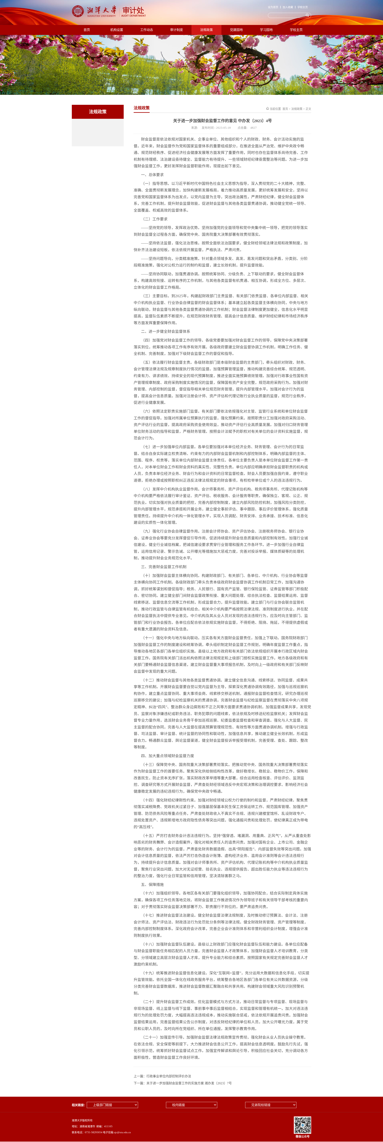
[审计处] (111, 16)
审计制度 (176, 30)
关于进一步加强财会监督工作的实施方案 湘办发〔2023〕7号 (189, 1083)
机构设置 (116, 30)
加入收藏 (288, 7)
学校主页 (302, 7)
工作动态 (146, 30)
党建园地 (236, 30)
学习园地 (266, 30)
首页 (87, 30)
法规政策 (206, 30)
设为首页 (273, 7)
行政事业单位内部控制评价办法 (168, 1076)
